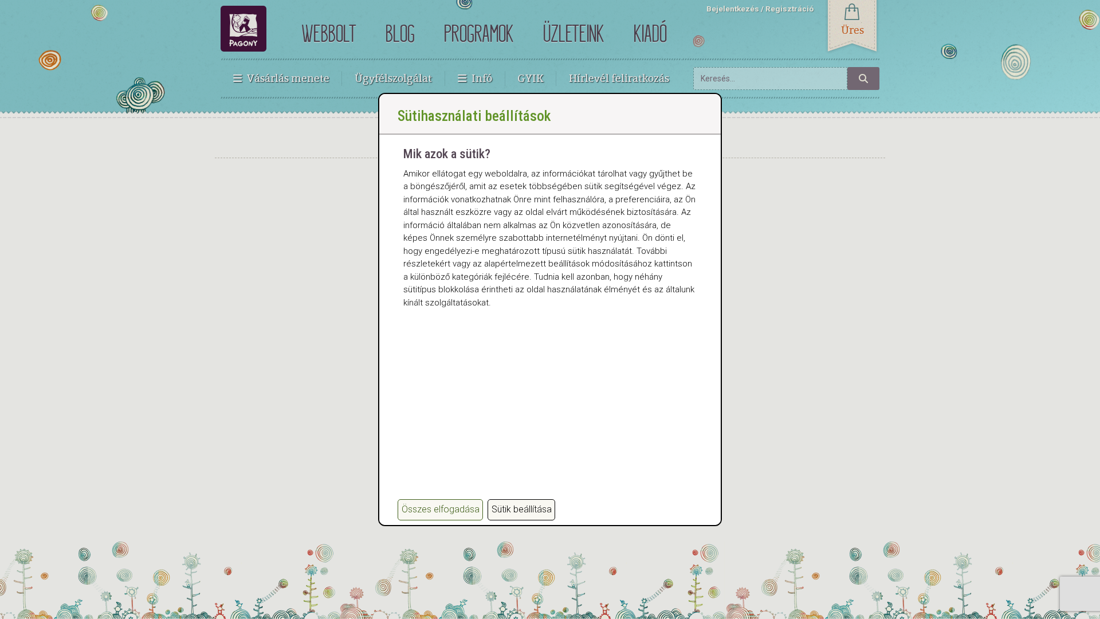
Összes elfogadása (441, 509)
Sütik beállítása (522, 509)
